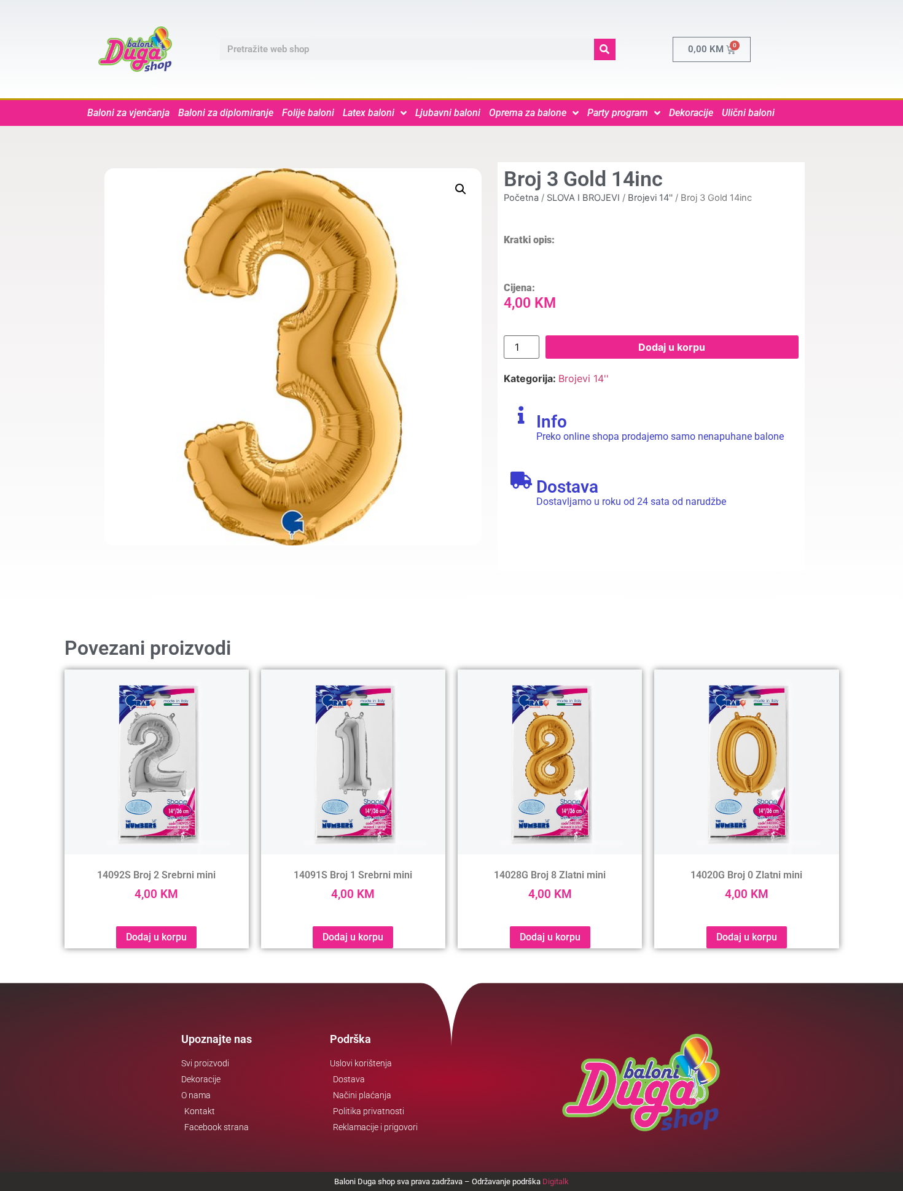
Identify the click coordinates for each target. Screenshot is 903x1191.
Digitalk (555, 1181)
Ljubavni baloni (447, 113)
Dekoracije (691, 113)
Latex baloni (368, 113)
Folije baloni (308, 113)
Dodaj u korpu (671, 347)
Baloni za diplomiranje (225, 113)
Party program (617, 113)
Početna (521, 197)
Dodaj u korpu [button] (156, 937)
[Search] (605, 49)
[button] (461, 189)
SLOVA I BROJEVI (583, 197)
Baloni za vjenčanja (128, 113)
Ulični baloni (748, 113)
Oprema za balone (527, 113)
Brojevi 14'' (650, 197)
